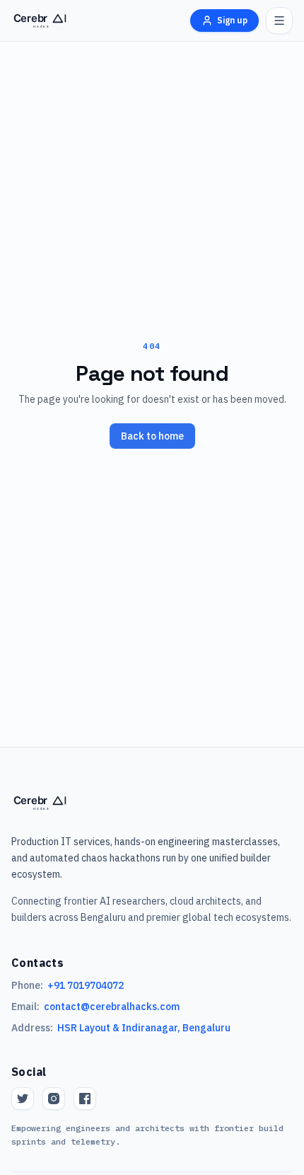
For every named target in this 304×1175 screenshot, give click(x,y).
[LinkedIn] (85, 1098)
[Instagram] (53, 1098)
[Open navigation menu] (279, 20)
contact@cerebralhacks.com (112, 1006)
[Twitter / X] (22, 1098)
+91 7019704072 (85, 985)
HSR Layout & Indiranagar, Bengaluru (143, 1027)
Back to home (152, 436)
